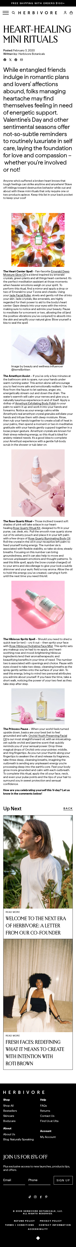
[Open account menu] (65, 12)
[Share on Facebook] (4, 59)
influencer (56, 366)
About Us (9, 1134)
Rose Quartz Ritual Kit (26, 528)
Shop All (8, 1105)
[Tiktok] (29, 1197)
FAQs (43, 1105)
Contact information (55, 1225)
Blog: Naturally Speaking (18, 1139)
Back (68, 808)
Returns (45, 1110)
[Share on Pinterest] (15, 59)
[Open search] (13, 12)
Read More (13, 912)
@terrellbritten (20, 369)
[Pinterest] (46, 1197)
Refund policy (24, 1221)
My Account (48, 1137)
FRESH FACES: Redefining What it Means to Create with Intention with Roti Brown (35, 1053)
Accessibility (38, 1229)
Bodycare (9, 1121)
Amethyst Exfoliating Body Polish (35, 403)
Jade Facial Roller (20, 295)
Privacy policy (51, 1221)
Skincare (8, 1115)
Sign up (63, 1180)
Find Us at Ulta (49, 1121)
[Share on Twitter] (10, 59)
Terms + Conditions (19, 1225)
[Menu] (6, 12)
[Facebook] (40, 1197)
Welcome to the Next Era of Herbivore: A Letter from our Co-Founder (36, 926)
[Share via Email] (21, 59)
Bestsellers (10, 1110)
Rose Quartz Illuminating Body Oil (49, 538)
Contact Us (47, 1115)
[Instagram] (35, 1197)
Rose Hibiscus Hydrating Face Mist (31, 646)
